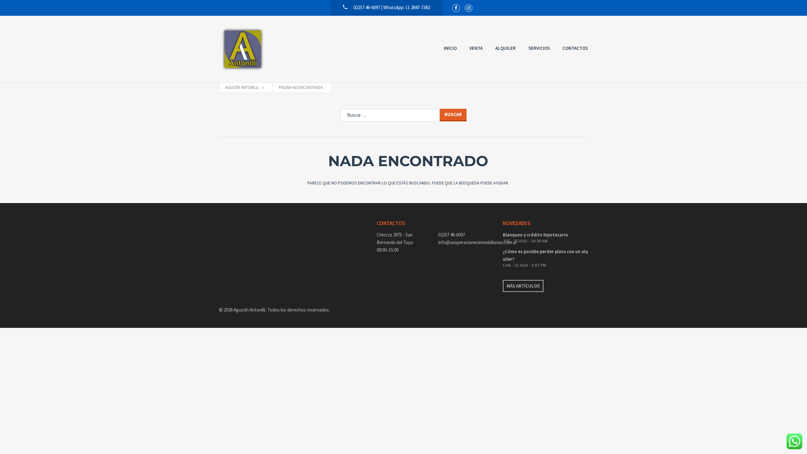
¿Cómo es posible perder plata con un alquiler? (545, 255)
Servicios (539, 48)
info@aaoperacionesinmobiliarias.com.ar (465, 242)
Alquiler (505, 48)
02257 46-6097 (451, 235)
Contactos (575, 48)
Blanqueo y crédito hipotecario (535, 235)
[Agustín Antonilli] (242, 49)
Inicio (450, 48)
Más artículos (523, 286)
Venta (476, 48)
